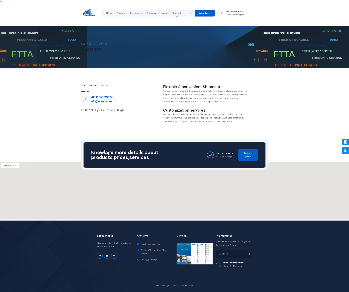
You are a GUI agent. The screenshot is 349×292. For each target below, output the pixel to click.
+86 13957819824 (234, 11)
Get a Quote (205, 13)
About (165, 13)
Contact (177, 13)
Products (121, 13)
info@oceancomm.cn (104, 101)
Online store (136, 13)
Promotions (152, 13)
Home (109, 13)
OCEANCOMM (186, 285)
